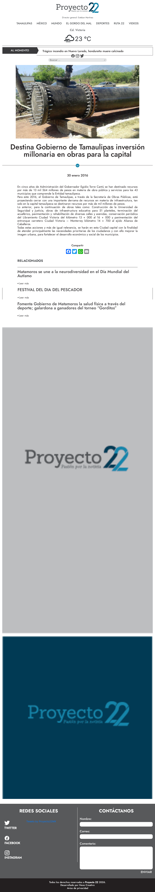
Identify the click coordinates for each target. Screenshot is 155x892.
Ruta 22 (119, 23)
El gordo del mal (79, 23)
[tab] (13, 825)
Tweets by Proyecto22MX (41, 821)
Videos (134, 23)
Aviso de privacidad (77, 888)
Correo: (85, 831)
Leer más (24, 283)
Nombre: (86, 819)
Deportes (102, 23)
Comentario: (88, 843)
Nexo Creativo (87, 885)
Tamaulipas (24, 23)
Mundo (56, 23)
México (42, 23)
